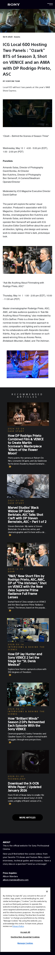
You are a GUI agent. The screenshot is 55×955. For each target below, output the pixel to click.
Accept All (25, 932)
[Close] (47, 891)
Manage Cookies (25, 943)
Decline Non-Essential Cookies (25, 937)
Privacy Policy (18, 926)
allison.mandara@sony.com (15, 879)
